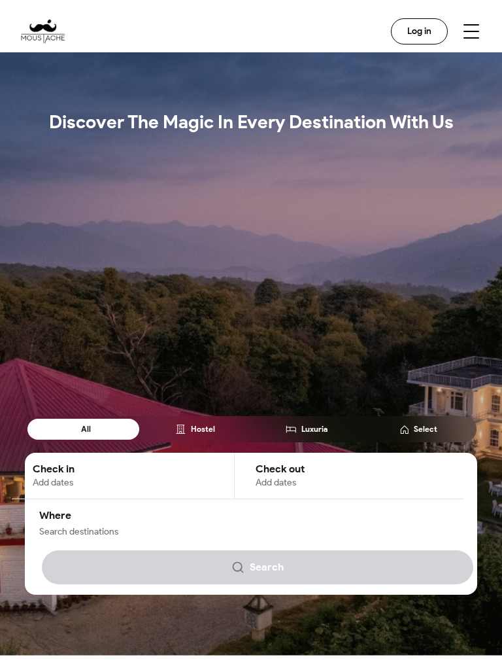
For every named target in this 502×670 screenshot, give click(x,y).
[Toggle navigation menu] (471, 31)
